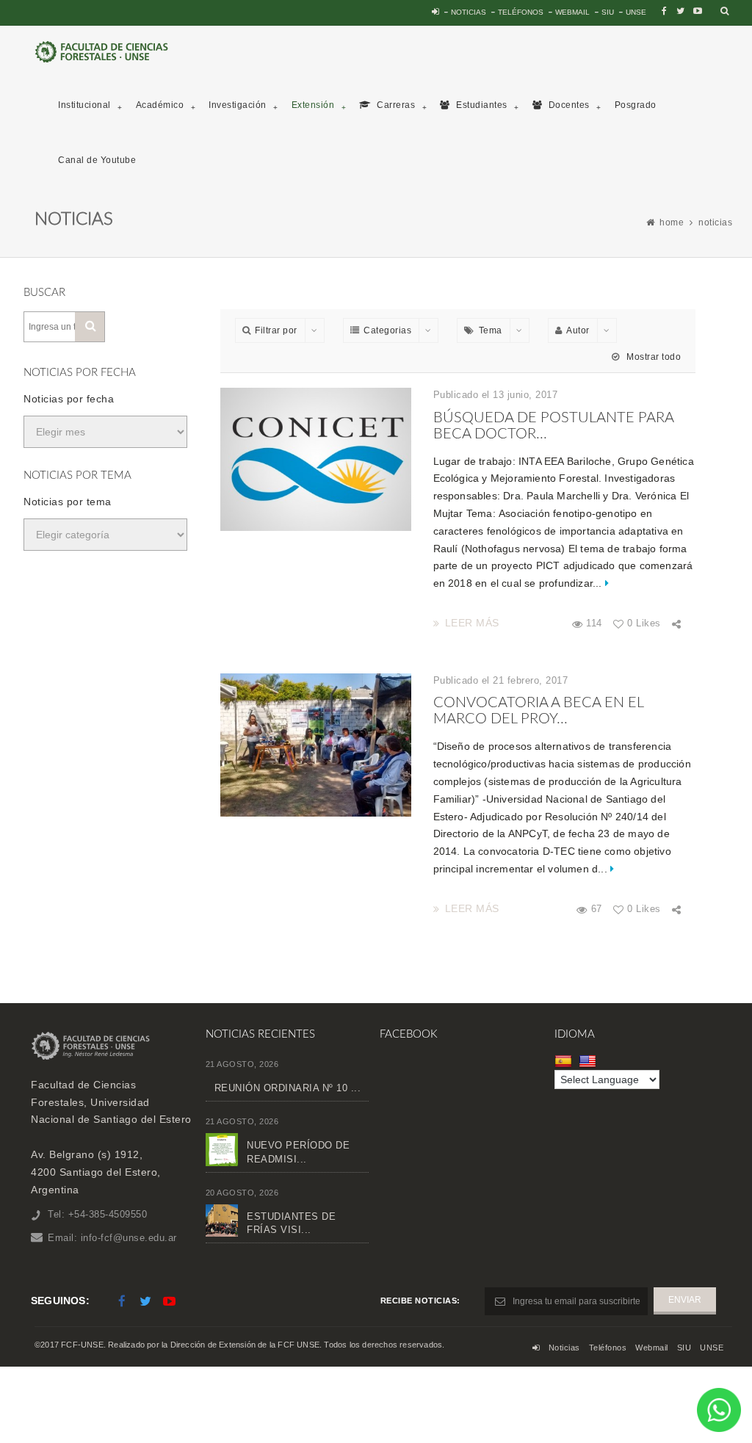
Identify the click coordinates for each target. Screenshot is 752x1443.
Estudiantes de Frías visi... (291, 1223)
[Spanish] (565, 1060)
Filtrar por (276, 330)
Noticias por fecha (69, 399)
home (671, 222)
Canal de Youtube (97, 160)
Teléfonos (520, 12)
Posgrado (636, 105)
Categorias (387, 330)
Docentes (568, 105)
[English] (589, 1060)
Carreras (395, 105)
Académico (160, 105)
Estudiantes (480, 105)
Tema (490, 330)
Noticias (468, 12)
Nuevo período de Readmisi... (298, 1152)
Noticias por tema (68, 501)
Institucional (84, 105)
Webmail (572, 12)
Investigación (238, 105)
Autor (578, 330)
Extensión (313, 105)
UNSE (636, 12)
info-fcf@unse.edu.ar (129, 1237)
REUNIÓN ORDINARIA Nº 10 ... (287, 1087)
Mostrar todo (652, 357)
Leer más (472, 623)
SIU (607, 12)
